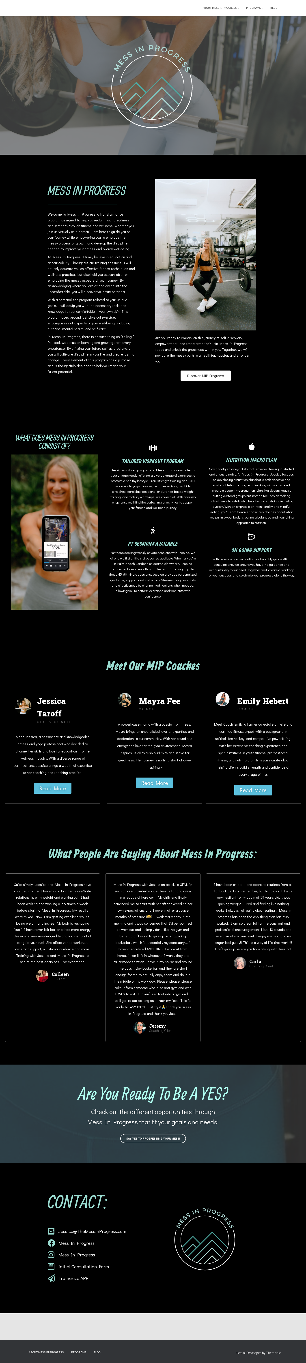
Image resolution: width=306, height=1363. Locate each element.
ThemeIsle (273, 1353)
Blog (273, 7)
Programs (253, 7)
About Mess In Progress (220, 7)
